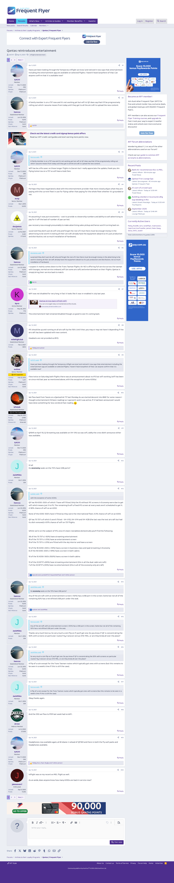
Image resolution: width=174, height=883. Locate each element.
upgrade (155, 118)
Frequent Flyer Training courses (147, 117)
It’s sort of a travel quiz (142, 187)
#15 (122, 616)
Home (11, 21)
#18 (122, 709)
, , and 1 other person (53, 575)
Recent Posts (134, 165)
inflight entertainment (37, 55)
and (38, 348)
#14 (122, 582)
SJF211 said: (34, 360)
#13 (122, 488)
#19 (122, 737)
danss (130, 230)
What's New (34, 21)
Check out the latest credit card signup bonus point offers (58, 133)
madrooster (156, 225)
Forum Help (142, 863)
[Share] (119, 65)
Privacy (133, 863)
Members (42, 25)
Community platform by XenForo (87, 868)
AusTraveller (141, 228)
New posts (11, 25)
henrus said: (34, 157)
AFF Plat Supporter (18, 412)
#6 (123, 248)
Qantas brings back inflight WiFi (53, 301)
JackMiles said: (35, 587)
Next (20, 60)
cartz (141, 225)
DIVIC (135, 230)
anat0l (140, 230)
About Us (100, 863)
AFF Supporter (18, 374)
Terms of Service (122, 863)
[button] (41, 21)
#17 (122, 682)
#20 (122, 770)
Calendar (33, 25)
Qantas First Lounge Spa (142, 178)
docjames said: (35, 253)
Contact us (110, 863)
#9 (123, 355)
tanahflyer (147, 225)
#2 (123, 98)
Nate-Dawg (156, 228)
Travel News (136, 175)
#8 (123, 325)
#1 (123, 65)
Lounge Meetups (138, 214)
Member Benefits (74, 21)
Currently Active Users (139, 221)
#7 (123, 289)
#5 (123, 212)
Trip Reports (136, 204)
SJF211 (11, 54)
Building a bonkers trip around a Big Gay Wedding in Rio (147, 198)
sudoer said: (34, 493)
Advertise (159, 863)
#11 (122, 428)
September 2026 (139, 208)
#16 (122, 647)
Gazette (92, 21)
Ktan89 (135, 225)
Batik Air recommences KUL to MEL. (147, 169)
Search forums (22, 25)
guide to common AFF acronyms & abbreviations (143, 156)
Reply (121, 91)
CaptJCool (132, 228)
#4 (123, 184)
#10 (122, 392)
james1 (148, 228)
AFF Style (13, 863)
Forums (21, 21)
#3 (123, 152)
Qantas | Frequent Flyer (141, 184)
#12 (122, 460)
